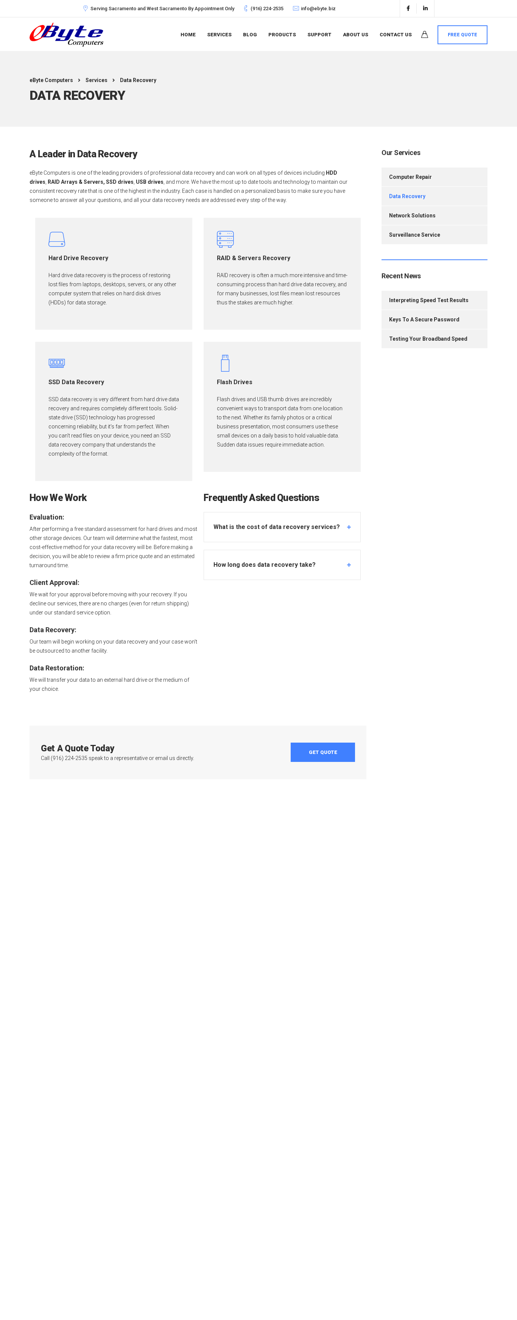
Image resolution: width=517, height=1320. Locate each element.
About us (355, 34)
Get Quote (323, 752)
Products (282, 34)
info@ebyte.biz (318, 8)
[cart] (424, 36)
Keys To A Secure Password (424, 319)
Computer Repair (410, 177)
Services (219, 34)
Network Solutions (412, 216)
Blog (250, 34)
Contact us (396, 34)
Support (319, 34)
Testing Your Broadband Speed (428, 339)
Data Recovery (407, 196)
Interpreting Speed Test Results (429, 300)
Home (188, 34)
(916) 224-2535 (267, 8)
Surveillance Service (414, 235)
